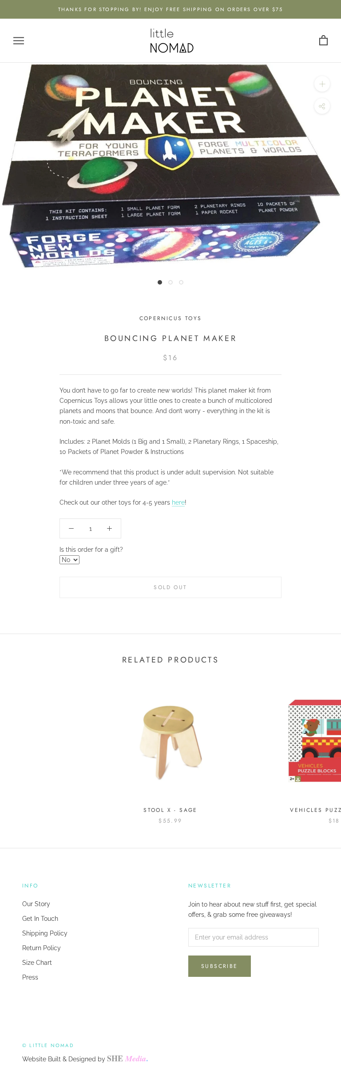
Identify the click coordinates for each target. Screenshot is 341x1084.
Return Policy (41, 948)
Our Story (36, 903)
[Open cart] (323, 41)
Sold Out (170, 587)
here (178, 502)
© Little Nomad (48, 1045)
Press (30, 977)
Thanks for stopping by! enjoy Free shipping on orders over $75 (170, 9)
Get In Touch (40, 918)
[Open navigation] (18, 40)
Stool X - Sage (170, 810)
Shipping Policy (44, 933)
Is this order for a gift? (91, 549)
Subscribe (219, 966)
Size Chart (37, 962)
